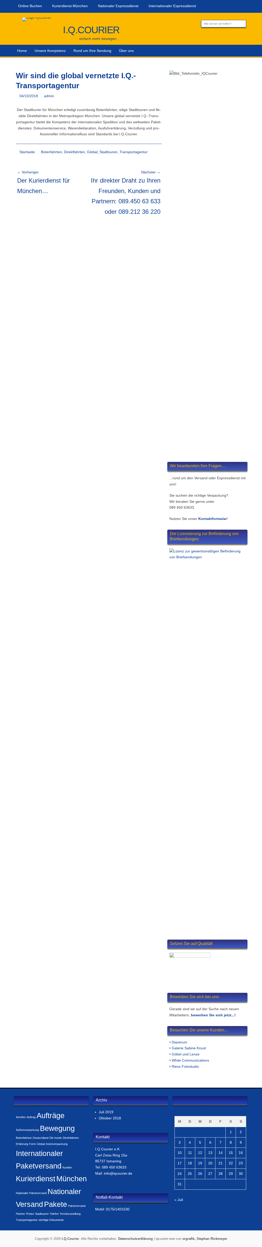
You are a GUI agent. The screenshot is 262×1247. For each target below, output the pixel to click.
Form (32, 1143)
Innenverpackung (57, 1143)
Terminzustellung (70, 1213)
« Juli (178, 1200)
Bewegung (57, 1128)
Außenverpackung (27, 1129)
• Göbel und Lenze (184, 1054)
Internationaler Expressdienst (172, 6)
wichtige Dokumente (51, 1219)
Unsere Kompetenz (50, 51)
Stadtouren (108, 152)
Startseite (27, 152)
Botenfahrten (51, 152)
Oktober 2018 (110, 1118)
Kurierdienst (35, 1178)
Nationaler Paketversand (31, 1193)
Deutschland (40, 1137)
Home (22, 51)
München (71, 1178)
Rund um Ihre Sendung (92, 51)
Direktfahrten (74, 152)
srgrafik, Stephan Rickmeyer (204, 1239)
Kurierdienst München (70, 6)
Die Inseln (55, 1137)
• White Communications (189, 1060)
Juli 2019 (106, 1112)
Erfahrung (22, 1143)
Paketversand (76, 1205)
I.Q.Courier (91, 30)
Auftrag (31, 1117)
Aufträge (50, 1115)
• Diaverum (178, 1042)
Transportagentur (133, 152)
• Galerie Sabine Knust (187, 1048)
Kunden (67, 1167)
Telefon (54, 1213)
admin (49, 96)
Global (92, 152)
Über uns (126, 51)
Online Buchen (30, 6)
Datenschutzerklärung (135, 1239)
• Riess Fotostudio (184, 1066)
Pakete (55, 1204)
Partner (20, 1213)
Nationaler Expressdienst (118, 6)
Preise (30, 1213)
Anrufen (21, 1117)
